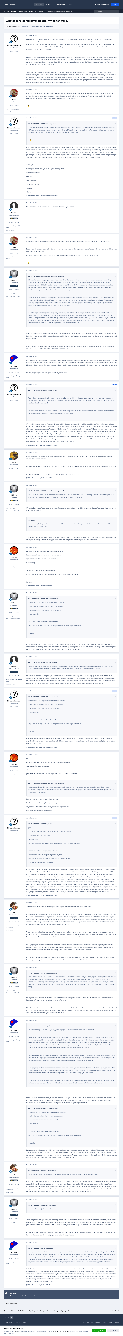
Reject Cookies (113, 1331)
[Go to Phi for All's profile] (14, 273)
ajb (14, 913)
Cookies (24, 1322)
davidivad (14, 557)
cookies (16, 1331)
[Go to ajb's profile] (14, 906)
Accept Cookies (100, 1331)
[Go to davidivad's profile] (14, 550)
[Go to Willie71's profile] (14, 359)
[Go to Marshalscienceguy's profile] (7, 26)
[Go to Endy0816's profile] (14, 455)
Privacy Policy (8, 1322)
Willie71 (14, 366)
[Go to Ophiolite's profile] (14, 206)
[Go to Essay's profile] (14, 93)
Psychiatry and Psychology (44, 26)
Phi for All (14, 280)
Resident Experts (14, 215)
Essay (14, 100)
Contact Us (17, 1322)
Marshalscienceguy (14, 26)
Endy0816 (14, 462)
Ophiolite (14, 213)
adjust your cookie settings (61, 1331)
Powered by (110, 1322)
